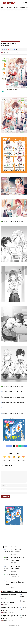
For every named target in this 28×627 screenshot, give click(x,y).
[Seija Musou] (7, 576)
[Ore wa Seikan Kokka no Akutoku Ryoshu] (7, 551)
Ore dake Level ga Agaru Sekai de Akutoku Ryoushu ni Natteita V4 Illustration (9, 609)
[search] (17, 3)
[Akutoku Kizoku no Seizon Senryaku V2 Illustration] (23, 602)
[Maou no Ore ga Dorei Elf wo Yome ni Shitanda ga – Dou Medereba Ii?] (7, 582)
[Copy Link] (12, 49)
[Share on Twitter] (6, 49)
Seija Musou (14, 574)
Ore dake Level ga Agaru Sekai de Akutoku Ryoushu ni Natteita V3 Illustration (9, 617)
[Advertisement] (14, 25)
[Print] (14, 49)
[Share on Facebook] (4, 49)
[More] (16, 49)
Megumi (6, 52)
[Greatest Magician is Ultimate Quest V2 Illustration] (23, 596)
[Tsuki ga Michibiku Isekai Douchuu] (7, 568)
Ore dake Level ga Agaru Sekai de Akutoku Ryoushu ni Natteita (17, 559)
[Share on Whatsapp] (10, 49)
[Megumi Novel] (8, 3)
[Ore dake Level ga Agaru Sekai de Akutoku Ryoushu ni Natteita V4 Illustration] (23, 609)
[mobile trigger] (25, 2)
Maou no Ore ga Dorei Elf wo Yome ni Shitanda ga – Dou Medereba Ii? (17, 583)
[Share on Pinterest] (8, 49)
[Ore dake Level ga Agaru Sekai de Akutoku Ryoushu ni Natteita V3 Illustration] (23, 617)
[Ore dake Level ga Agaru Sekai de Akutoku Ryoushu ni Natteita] (7, 559)
